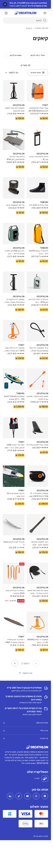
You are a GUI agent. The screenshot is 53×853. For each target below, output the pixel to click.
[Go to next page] (15, 663)
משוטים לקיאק (15, 55)
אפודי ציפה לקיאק (37, 55)
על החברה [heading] (44, 738)
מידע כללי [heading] (44, 730)
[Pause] (5, 4)
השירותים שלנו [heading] (42, 723)
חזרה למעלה (27, 673)
